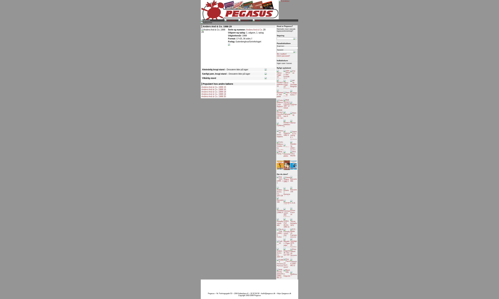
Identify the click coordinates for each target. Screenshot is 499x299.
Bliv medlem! (282, 54)
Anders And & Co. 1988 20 (213, 96)
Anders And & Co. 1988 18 (213, 92)
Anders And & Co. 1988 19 (213, 94)
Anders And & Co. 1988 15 (213, 87)
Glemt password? (283, 56)
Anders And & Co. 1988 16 (213, 89)
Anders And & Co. (254, 30)
